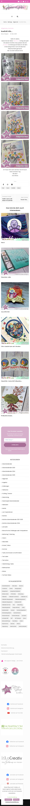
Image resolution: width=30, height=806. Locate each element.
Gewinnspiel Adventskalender (10, 501)
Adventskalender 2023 (8, 467)
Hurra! (3, 242)
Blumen (21, 585)
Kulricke (10, 28)
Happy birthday (16, 607)
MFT (12, 618)
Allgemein (4, 28)
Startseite (4, 645)
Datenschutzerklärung (17, 450)
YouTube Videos (6, 575)
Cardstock (4, 588)
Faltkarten (5, 490)
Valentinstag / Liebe (8, 564)
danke (11, 588)
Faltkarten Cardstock (13, 596)
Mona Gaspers (4, 34)
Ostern (4, 538)
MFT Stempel (18, 618)
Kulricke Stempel (15, 615)
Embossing (20, 594)
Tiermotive (5, 560)
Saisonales (5, 542)
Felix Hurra (16, 41)
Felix (3, 188)
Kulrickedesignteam (6, 612)
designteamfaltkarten (15, 591)
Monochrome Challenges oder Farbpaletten (15, 530)
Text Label (5, 556)
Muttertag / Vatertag (8, 534)
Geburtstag (5, 497)
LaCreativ (5, 527)
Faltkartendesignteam (20, 599)
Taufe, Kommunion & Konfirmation (12, 553)
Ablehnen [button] (16, 799)
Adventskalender (7, 464)
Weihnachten (6, 567)
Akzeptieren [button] (8, 799)
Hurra (8, 188)
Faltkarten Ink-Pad (6, 604)
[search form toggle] (17, 16)
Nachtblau (15, 621)
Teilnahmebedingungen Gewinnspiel (11, 654)
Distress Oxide (5, 594)
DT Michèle (13, 594)
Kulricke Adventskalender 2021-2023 (12, 519)
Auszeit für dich (5, 311)
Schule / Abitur (6, 545)
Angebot (4, 482)
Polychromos (5, 623)
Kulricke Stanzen (5, 615)
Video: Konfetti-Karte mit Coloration (10, 346)
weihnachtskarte (22, 626)
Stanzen (12, 623)
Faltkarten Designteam (7, 602)
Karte (23, 607)
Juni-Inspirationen (7, 512)
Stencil (18, 623)
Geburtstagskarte (6, 607)
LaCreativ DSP (5, 618)
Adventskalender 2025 (8, 475)
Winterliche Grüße (6, 277)
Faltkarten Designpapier (7, 599)
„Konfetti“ (5, 45)
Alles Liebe (14, 585)
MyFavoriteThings (6, 621)
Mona (19, 188)
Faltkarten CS (24, 596)
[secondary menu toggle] (1, 1)
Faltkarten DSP (18, 602)
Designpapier (18, 588)
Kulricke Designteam (21, 610)
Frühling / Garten (7, 493)
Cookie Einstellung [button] (12, 797)
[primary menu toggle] (12, 17)
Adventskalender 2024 (8, 471)
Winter (4, 571)
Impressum (4, 651)
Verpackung (5, 626)
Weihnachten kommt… (7, 415)
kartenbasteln (5, 610)
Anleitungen (5, 486)
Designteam (5, 591)
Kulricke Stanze (17, 612)
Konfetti (13, 188)
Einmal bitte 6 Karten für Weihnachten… (11, 381)
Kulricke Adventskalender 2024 (11, 523)
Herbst (4, 508)
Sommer (4, 549)
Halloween (5, 504)
